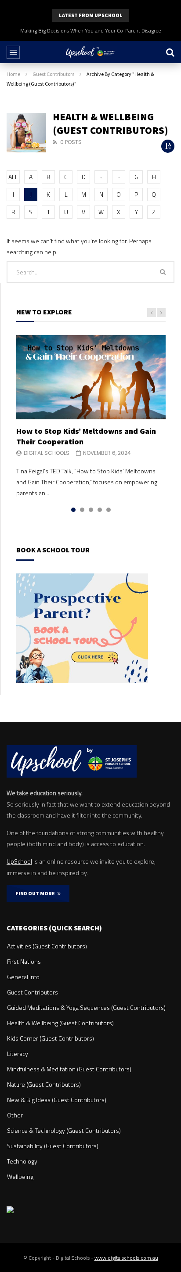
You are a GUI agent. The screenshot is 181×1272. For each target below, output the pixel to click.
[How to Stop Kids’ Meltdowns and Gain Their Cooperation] (91, 377)
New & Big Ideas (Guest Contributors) (56, 1099)
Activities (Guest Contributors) (47, 946)
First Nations (24, 961)
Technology (22, 1161)
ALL (13, 176)
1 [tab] (73, 510)
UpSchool (19, 861)
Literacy (17, 1053)
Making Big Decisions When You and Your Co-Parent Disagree (90, 30)
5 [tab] (108, 510)
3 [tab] (91, 510)
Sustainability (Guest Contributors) (52, 1145)
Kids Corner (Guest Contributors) (50, 1038)
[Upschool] (90, 52)
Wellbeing (20, 1176)
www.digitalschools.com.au (126, 1258)
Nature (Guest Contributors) (44, 1084)
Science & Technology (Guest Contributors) (64, 1130)
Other (15, 1115)
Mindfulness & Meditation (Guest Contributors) (69, 1069)
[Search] (170, 52)
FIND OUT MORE (36, 893)
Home (13, 74)
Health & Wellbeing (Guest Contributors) (60, 1022)
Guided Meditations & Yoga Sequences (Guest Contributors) (86, 1007)
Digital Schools (46, 453)
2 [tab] (82, 510)
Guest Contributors (53, 74)
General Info (23, 976)
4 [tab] (100, 510)
